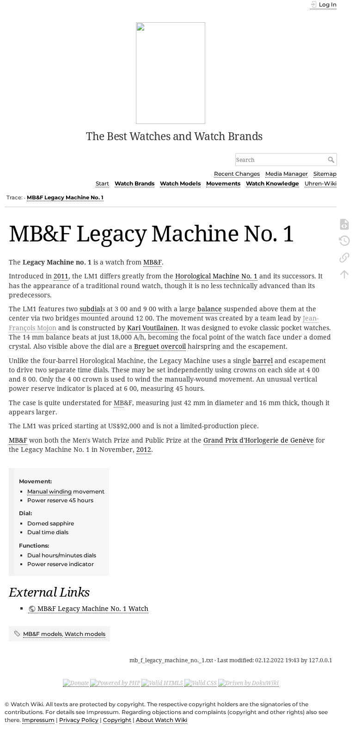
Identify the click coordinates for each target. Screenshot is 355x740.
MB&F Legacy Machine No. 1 (65, 197)
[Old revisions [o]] (344, 240)
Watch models (85, 633)
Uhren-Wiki (321, 183)
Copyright (117, 719)
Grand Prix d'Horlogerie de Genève (258, 440)
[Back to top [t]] (344, 273)
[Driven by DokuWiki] (248, 682)
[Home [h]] (171, 72)
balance (209, 308)
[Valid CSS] (200, 682)
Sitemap (325, 173)
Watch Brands (134, 183)
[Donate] (76, 682)
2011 (61, 275)
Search (332, 159)
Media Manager (286, 173)
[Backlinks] (344, 256)
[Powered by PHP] (115, 682)
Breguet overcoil (160, 346)
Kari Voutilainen (152, 327)
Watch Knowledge (272, 183)
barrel (263, 360)
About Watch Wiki (161, 719)
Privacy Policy (78, 719)
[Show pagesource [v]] (344, 223)
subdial (91, 308)
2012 (143, 449)
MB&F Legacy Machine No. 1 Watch (92, 608)
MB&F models (42, 633)
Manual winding (49, 491)
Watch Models (180, 183)
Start (102, 183)
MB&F (152, 262)
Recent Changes (237, 173)
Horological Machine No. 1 (216, 275)
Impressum (38, 719)
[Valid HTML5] (162, 682)
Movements (223, 183)
